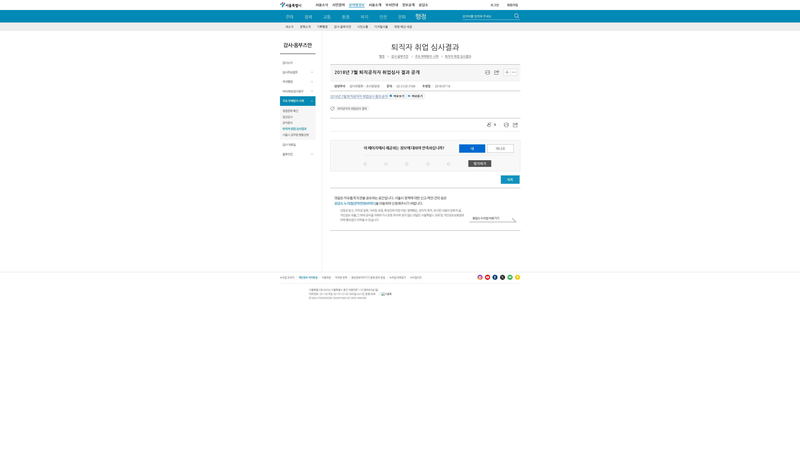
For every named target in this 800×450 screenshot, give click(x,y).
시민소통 (362, 26)
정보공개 (408, 5)
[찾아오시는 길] (370, 290)
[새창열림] (487, 72)
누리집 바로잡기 (397, 277)
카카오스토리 (517, 277)
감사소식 (287, 62)
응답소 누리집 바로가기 (485, 218)
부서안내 (391, 5)
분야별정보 (357, 5)
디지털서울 (381, 26)
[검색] (517, 16)
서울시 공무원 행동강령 (295, 134)
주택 (289, 17)
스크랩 (496, 72)
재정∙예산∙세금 (403, 26)
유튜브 (487, 277)
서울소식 (322, 5)
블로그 (510, 277)
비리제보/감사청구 (292, 91)
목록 (510, 180)
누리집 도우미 (287, 277)
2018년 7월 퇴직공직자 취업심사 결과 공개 (359, 96)
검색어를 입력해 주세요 (476, 16)
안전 (383, 17)
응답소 (423, 5)
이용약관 (326, 277)
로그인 (495, 5)
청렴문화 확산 (290, 110)
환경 (345, 17)
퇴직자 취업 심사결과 (294, 128)
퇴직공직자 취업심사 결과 (352, 108)
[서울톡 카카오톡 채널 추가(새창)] (386, 294)
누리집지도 (416, 277)
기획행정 (322, 26)
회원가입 (512, 5)
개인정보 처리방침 (308, 277)
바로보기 (399, 96)
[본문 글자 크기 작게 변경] (513, 72)
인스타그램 (480, 277)
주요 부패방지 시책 (293, 100)
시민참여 (338, 5)
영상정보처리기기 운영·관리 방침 (368, 277)
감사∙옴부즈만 (342, 26)
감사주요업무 (290, 72)
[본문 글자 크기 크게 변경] (507, 72)
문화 (402, 17)
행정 (420, 16)
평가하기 (480, 164)
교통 (327, 17)
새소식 (289, 26)
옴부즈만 (287, 154)
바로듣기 (417, 96)
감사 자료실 (289, 144)
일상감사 (287, 117)
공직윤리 (287, 122)
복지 (364, 17)
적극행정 (287, 81)
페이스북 (495, 277)
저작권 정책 (341, 277)
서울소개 (375, 5)
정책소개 (305, 26)
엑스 (502, 277)
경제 (308, 17)
